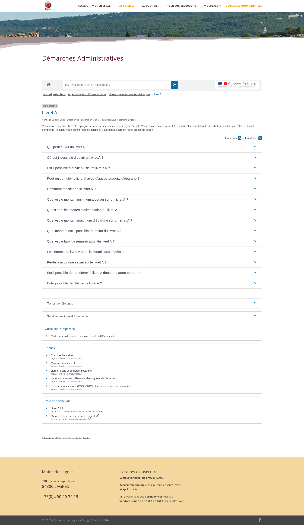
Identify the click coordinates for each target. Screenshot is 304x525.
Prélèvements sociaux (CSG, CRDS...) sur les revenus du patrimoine (91, 386)
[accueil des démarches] (49, 84)
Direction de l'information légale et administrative (67, 438)
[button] (151, 147)
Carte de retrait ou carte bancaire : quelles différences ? (82, 336)
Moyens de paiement (63, 363)
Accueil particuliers (54, 94)
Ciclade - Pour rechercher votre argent (73, 416)
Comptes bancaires (62, 355)
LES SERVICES (126, 6)
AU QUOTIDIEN (150, 6)
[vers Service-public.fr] (237, 85)
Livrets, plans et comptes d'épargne (129, 94)
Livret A (157, 94)
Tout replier (231, 138)
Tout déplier (251, 138)
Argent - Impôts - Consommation (87, 94)
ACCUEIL (83, 6)
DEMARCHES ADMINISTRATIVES (244, 6)
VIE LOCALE (211, 6)
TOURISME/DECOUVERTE (181, 6)
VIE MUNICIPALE (101, 6)
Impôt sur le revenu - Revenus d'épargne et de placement (84, 378)
